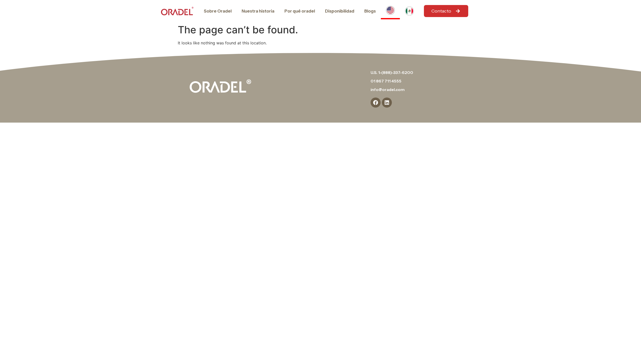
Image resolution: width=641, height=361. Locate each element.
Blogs (370, 11)
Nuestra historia (258, 11)
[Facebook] (376, 103)
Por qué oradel (299, 11)
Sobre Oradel (218, 11)
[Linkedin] (387, 103)
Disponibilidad (339, 11)
